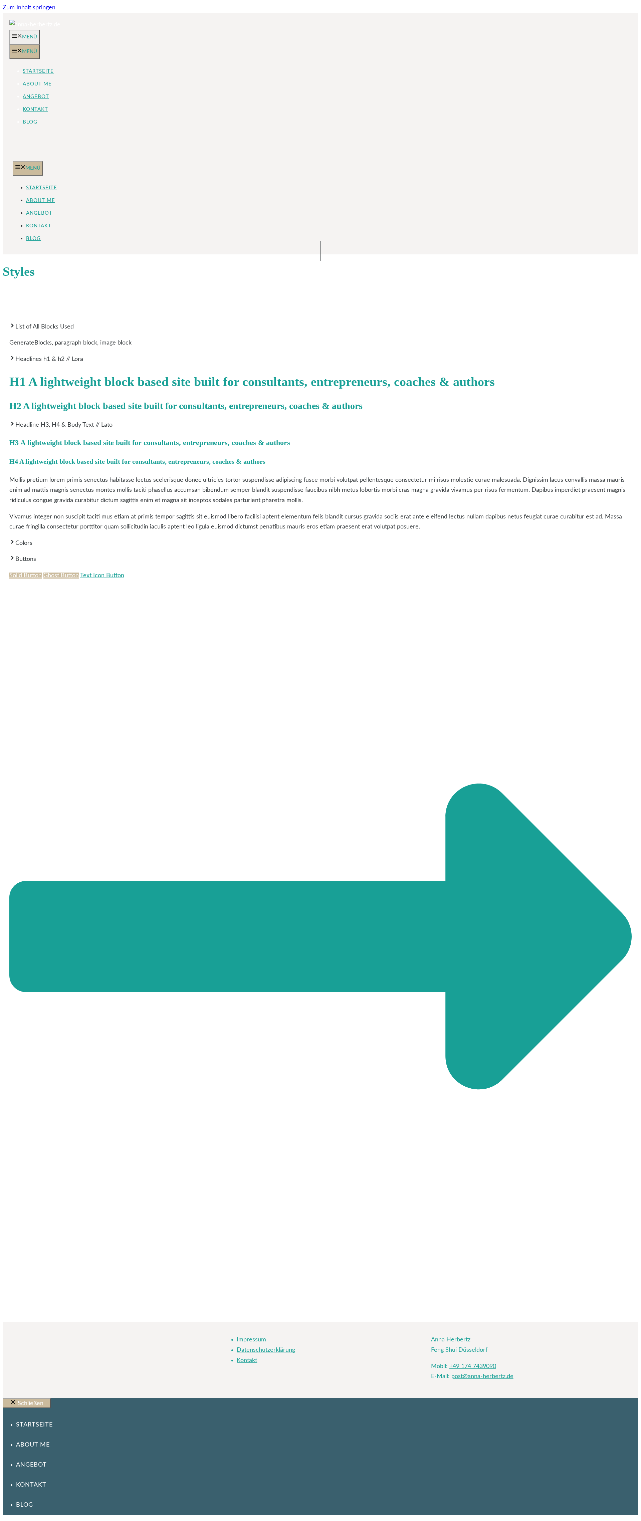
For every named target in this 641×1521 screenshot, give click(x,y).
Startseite (38, 71)
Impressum (251, 1340)
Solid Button (25, 576)
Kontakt (35, 109)
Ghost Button (61, 576)
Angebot (36, 96)
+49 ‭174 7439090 (472, 1366)
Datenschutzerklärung (266, 1350)
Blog (30, 122)
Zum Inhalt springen (29, 8)
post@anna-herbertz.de (482, 1376)
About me (37, 83)
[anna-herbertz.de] (19, 155)
